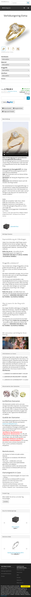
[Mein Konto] (28, 7)
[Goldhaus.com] (5, 1)
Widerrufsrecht (20, 582)
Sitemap (18, 577)
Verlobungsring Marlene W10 (15, 552)
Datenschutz (19, 572)
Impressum (19, 580)
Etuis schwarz (15, 527)
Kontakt (3, 576)
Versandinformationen (6, 573)
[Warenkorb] (24, 7)
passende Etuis (14, 226)
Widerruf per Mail (20, 569)
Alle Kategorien (7, 8)
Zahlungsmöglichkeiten (6, 571)
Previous (4, 523)
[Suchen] (28, 2)
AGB (18, 575)
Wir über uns (4, 568)
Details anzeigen (4, 595)
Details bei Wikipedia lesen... (10, 424)
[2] (8, 102)
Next (27, 523)
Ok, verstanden (25, 586)
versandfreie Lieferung (12, 91)
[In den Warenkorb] (28, 98)
